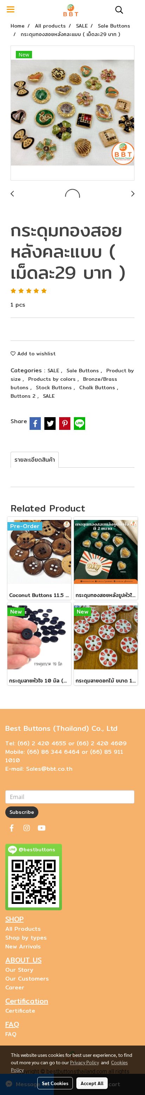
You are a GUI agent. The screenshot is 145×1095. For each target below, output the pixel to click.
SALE (54, 370)
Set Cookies (55, 1083)
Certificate (20, 1010)
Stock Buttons (55, 387)
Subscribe (22, 812)
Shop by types (26, 937)
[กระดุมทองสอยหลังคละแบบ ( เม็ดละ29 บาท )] (72, 113)
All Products (23, 928)
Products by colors (52, 379)
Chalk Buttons (98, 387)
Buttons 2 (24, 396)
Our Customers (27, 978)
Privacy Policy (84, 1062)
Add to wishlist (35, 353)
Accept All (92, 1083)
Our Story (19, 969)
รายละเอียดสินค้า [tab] (34, 459)
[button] (117, 10)
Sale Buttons (84, 370)
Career (14, 987)
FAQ (11, 1034)
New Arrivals (23, 946)
